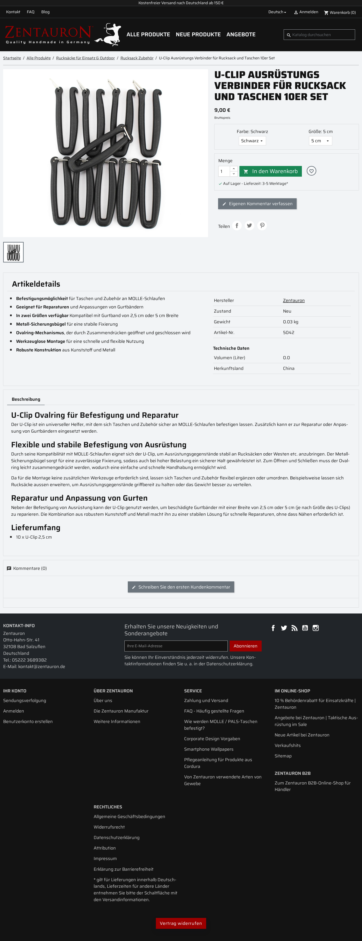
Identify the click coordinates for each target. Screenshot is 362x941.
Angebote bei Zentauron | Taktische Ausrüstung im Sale (316, 721)
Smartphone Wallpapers (209, 749)
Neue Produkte (198, 34)
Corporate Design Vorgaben (212, 738)
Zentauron (294, 300)
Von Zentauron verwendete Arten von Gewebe (223, 780)
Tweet (249, 225)
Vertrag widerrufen (181, 923)
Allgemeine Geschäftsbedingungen (129, 816)
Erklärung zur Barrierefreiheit (124, 869)
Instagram (316, 628)
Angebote (241, 34)
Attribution (105, 847)
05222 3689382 (29, 659)
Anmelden (13, 710)
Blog (45, 12)
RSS (295, 628)
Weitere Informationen (117, 721)
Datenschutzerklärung (117, 837)
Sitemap (283, 755)
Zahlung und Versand (206, 700)
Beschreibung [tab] (26, 399)
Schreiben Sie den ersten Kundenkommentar (183, 586)
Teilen (237, 225)
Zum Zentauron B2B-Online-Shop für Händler (313, 786)
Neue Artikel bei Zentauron (302, 734)
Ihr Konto (14, 690)
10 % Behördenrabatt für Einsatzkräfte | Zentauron (315, 704)
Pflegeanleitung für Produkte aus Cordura (218, 763)
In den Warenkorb (270, 171)
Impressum (105, 858)
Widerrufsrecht (109, 827)
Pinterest (262, 225)
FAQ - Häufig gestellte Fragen (214, 710)
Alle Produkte (148, 34)
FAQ (31, 12)
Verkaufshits (288, 745)
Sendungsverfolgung (24, 700)
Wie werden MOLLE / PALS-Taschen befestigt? (220, 725)
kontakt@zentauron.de (41, 666)
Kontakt (13, 12)
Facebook (274, 628)
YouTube (305, 628)
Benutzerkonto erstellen (28, 721)
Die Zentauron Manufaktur (121, 710)
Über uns (103, 700)
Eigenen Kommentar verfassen (260, 203)
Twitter (284, 628)
